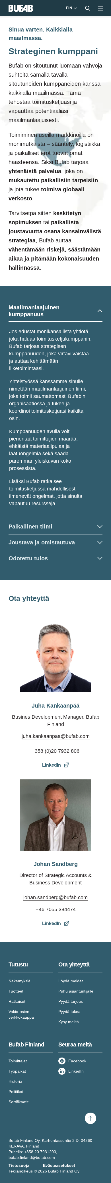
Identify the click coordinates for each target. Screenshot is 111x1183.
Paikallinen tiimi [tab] (30, 526)
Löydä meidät (70, 981)
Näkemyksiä (19, 981)
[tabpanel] (55, 420)
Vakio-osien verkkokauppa (21, 1014)
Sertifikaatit (18, 1102)
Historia (15, 1081)
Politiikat (16, 1091)
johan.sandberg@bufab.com (55, 897)
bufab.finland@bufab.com (32, 1157)
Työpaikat (17, 1071)
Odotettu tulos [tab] (28, 558)
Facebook (77, 1061)
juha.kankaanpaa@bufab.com (56, 736)
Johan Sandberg (56, 864)
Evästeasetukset (59, 1165)
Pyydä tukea (69, 1011)
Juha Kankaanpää (55, 705)
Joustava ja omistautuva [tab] (42, 542)
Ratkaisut (17, 1001)
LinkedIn (76, 1071)
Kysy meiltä (68, 1022)
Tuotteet (16, 991)
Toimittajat (18, 1061)
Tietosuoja (19, 1165)
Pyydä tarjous (70, 1001)
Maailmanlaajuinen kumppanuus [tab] (34, 310)
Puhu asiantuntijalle (75, 991)
